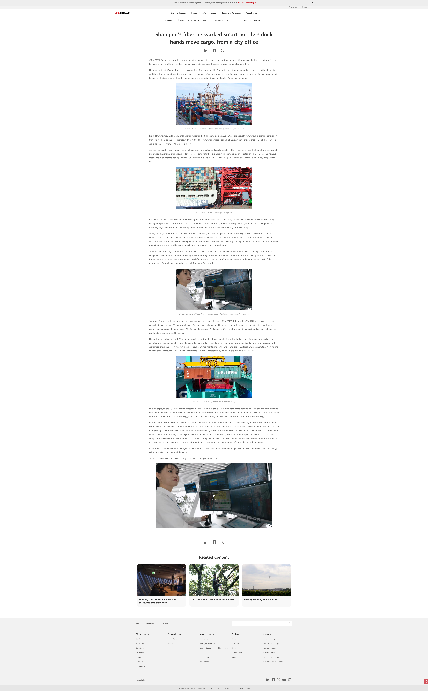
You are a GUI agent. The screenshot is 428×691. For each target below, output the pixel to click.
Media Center (170, 20)
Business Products (198, 13)
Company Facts (255, 20)
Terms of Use (230, 688)
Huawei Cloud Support (271, 643)
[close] (312, 2)
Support (214, 13)
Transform (206, 20)
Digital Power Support (271, 657)
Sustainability (141, 643)
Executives (140, 653)
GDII (201, 653)
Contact (219, 688)
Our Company (141, 639)
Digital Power (237, 657)
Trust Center (140, 648)
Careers (138, 657)
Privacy (240, 688)
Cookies (248, 688)
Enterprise (235, 643)
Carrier (234, 648)
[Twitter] (222, 51)
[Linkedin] (205, 51)
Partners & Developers (231, 13)
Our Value (231, 20)
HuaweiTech (204, 639)
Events (170, 643)
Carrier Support (269, 653)
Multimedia (219, 20)
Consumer (235, 639)
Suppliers (139, 662)
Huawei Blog (204, 657)
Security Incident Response (273, 662)
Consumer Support (270, 639)
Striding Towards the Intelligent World (214, 648)
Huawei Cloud (237, 653)
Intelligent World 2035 (208, 643)
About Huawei (251, 13)
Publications (204, 662)
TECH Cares (242, 20)
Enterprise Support (270, 648)
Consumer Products (178, 13)
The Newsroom (193, 20)
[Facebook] (214, 51)
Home (182, 20)
